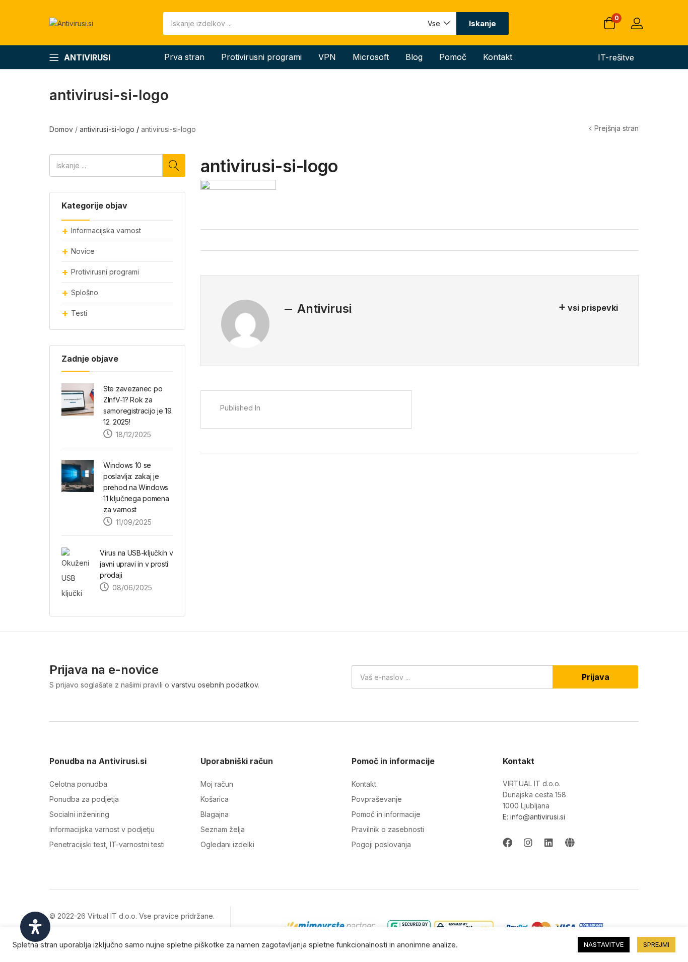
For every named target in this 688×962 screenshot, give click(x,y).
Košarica (214, 799)
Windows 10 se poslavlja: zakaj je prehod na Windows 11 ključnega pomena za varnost (136, 487)
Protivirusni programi (261, 57)
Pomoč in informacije (386, 814)
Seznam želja (222, 829)
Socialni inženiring (79, 814)
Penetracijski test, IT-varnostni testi (107, 844)
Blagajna (214, 814)
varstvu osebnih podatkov (214, 684)
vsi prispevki (593, 308)
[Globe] (569, 842)
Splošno (84, 292)
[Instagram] (528, 842)
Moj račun (216, 784)
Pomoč (452, 57)
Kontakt (497, 57)
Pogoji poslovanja (381, 844)
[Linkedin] (549, 842)
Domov (61, 129)
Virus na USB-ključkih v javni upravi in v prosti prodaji (136, 563)
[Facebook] (507, 842)
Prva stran (184, 57)
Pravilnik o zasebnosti (388, 829)
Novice (83, 251)
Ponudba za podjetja (84, 799)
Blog (414, 57)
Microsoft (371, 57)
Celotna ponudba (78, 784)
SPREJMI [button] (656, 944)
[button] (438, 23)
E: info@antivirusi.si (534, 816)
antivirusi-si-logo (107, 129)
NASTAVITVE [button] (604, 944)
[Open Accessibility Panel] (35, 927)
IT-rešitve (616, 57)
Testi (79, 313)
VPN (327, 57)
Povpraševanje (377, 799)
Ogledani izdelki (227, 844)
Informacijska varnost (106, 230)
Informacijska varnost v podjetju (102, 829)
